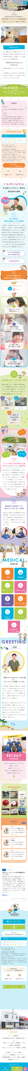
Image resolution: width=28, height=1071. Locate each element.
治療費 (23, 1057)
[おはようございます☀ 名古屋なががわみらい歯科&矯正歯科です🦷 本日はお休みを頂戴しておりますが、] (5, 811)
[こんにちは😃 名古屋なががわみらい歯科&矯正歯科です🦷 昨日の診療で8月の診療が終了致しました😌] (22, 811)
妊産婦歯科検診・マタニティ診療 (11, 1057)
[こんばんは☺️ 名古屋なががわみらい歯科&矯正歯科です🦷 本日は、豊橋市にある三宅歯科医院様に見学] (5, 794)
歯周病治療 (17, 1045)
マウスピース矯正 (16, 1052)
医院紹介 (16, 1036)
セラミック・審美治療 (9, 1055)
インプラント (19, 1055)
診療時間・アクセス (20, 1043)
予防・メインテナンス (8, 1047)
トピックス (17, 1059)
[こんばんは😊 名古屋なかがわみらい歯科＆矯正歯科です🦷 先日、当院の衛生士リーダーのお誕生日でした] (5, 803)
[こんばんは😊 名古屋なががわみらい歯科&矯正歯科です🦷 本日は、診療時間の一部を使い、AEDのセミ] (14, 811)
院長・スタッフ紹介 (9, 1043)
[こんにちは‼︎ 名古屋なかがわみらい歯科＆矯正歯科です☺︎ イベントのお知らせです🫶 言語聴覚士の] (22, 803)
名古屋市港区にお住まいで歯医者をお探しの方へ (14, 1039)
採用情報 (10, 1059)
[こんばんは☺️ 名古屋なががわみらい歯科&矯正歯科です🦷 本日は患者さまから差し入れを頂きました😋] (14, 794)
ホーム (10, 1036)
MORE (23, 822)
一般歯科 (10, 1045)
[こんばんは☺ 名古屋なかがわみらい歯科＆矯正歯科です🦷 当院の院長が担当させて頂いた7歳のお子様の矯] (22, 794)
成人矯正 (8, 1052)
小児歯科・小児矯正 (20, 1047)
